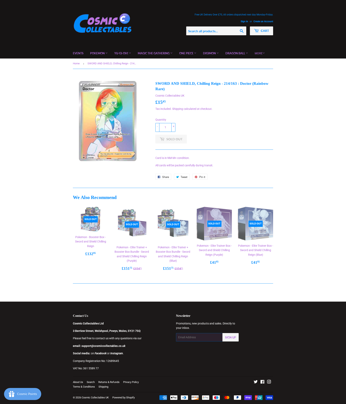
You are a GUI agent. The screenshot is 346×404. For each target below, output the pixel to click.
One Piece (186, 53)
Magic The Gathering (154, 53)
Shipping (177, 108)
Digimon (209, 53)
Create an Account (263, 21)
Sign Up (230, 337)
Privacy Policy (131, 382)
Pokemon (97, 53)
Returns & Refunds (109, 382)
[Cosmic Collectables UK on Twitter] (256, 382)
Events (78, 53)
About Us (78, 382)
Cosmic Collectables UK (95, 397)
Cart (264, 30)
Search (91, 382)
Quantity (160, 119)
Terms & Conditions (84, 386)
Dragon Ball (235, 53)
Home (76, 63)
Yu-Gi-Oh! (121, 53)
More (259, 53)
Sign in (244, 21)
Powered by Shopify (123, 397)
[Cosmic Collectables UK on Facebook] (262, 382)
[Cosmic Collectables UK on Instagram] (269, 382)
